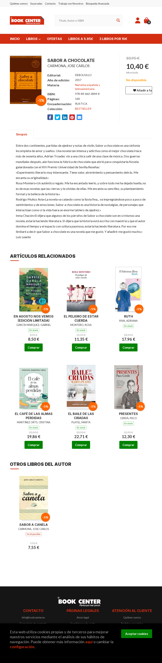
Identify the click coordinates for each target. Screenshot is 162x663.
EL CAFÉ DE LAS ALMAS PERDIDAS (34, 416)
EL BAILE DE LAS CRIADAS (81, 416)
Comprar (34, 347)
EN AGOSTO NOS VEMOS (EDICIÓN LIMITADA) (34, 318)
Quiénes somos (19, 3)
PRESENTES (128, 414)
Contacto (50, 3)
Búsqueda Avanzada (97, 3)
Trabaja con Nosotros (70, 3)
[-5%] (33, 289)
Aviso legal (83, 617)
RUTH (128, 316)
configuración (22, 646)
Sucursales (36, 3)
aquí (89, 641)
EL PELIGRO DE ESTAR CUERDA (81, 318)
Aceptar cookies (136, 633)
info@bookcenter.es (33, 617)
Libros (32, 39)
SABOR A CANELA (33, 525)
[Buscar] (117, 20)
